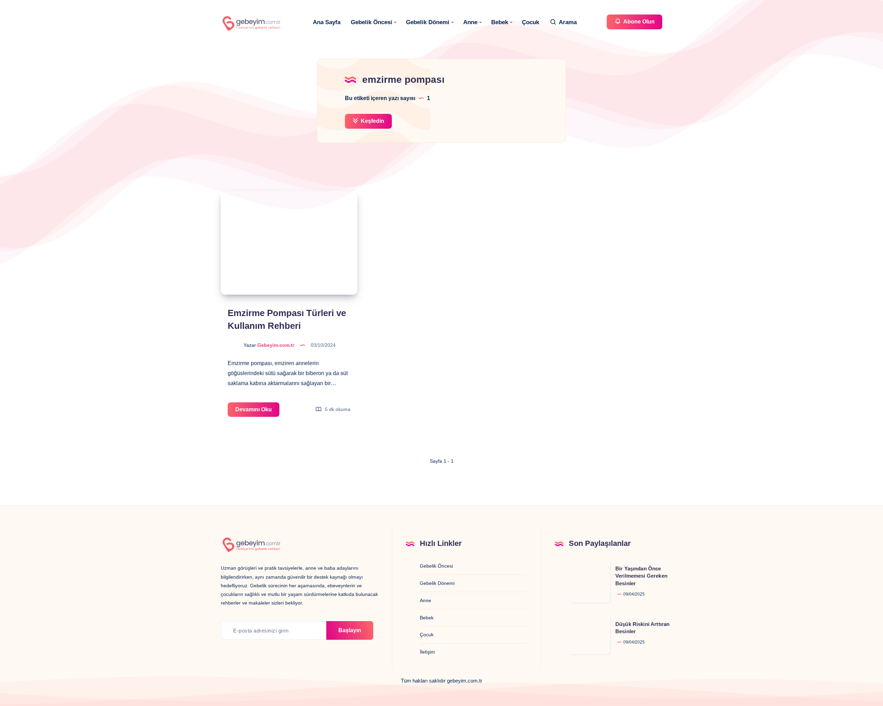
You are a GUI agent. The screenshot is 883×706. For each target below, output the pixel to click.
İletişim (427, 652)
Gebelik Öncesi (371, 22)
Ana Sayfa (326, 22)
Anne (470, 22)
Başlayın (349, 630)
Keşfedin (371, 121)
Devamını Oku (257, 411)
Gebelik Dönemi (427, 22)
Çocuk (530, 22)
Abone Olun (638, 21)
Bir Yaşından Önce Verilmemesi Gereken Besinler (641, 576)
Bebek (499, 22)
